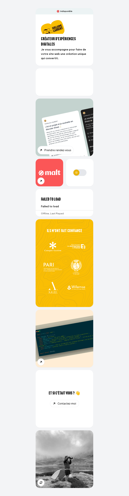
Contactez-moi (67, 403)
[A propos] (41, 362)
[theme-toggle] (80, 172)
